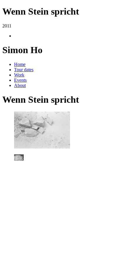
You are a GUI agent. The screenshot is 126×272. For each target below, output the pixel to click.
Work (19, 74)
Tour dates (23, 69)
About (20, 85)
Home (19, 64)
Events (20, 80)
